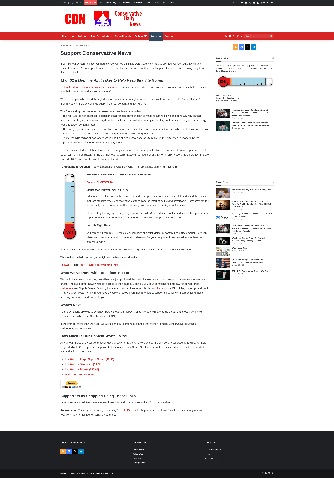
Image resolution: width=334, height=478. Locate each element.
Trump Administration (100, 36)
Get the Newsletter (123, 36)
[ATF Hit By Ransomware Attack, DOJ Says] (223, 275)
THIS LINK (130, 410)
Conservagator (138, 450)
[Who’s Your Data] (223, 251)
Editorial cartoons (70, 87)
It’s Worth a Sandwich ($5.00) (83, 364)
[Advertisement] (245, 156)
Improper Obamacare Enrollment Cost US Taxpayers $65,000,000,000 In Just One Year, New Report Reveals (251, 113)
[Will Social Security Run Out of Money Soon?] (223, 193)
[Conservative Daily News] (104, 19)
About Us (169, 36)
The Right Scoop (139, 463)
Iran (72, 36)
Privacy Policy (212, 458)
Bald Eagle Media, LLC (105, 473)
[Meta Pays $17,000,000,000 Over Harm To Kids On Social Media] (223, 217)
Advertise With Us (214, 450)
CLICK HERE (230, 68)
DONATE (65, 265)
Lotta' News (137, 458)
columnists (160, 288)
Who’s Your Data (239, 248)
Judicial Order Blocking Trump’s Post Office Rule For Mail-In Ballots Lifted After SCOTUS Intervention (137, 3)
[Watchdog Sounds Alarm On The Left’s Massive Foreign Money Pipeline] (223, 241)
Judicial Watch (138, 454)
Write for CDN (141, 36)
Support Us (156, 36)
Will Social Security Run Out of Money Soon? (252, 190)
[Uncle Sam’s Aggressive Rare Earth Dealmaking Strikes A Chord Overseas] (223, 263)
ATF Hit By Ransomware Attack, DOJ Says (250, 271)
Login (209, 454)
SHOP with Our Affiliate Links (99, 265)
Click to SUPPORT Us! (100, 182)
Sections (82, 36)
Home (64, 36)
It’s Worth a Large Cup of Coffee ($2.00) (89, 359)
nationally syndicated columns (99, 87)
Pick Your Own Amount (79, 374)
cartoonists (66, 288)
